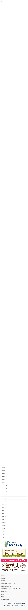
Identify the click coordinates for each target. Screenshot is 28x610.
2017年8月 (4, 498)
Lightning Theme (17, 605)
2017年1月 (4, 513)
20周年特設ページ (5, 599)
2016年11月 (4, 519)
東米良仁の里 (4, 591)
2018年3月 (4, 476)
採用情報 (3, 594)
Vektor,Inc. (16, 606)
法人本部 (3, 580)
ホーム (2, 575)
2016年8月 (4, 528)
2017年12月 (4, 485)
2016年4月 (4, 537)
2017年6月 (4, 504)
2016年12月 (4, 516)
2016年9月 (4, 525)
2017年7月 (4, 501)
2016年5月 (4, 534)
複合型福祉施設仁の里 (6, 586)
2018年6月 (4, 467)
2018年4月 (4, 473)
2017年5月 (4, 507)
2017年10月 (4, 492)
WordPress (10, 605)
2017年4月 (4, 510)
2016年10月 (4, 522)
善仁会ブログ (4, 578)
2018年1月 (4, 482)
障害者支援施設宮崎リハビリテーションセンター (12, 588)
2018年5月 (4, 470)
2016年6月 (4, 531)
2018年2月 (4, 479)
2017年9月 (4, 495)
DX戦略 (2, 596)
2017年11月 (4, 488)
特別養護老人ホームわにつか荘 (8, 583)
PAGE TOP (26, 590)
